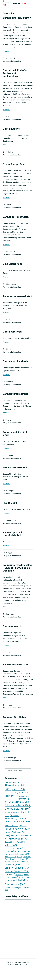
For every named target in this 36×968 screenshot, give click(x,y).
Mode (8, 856)
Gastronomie (20, 821)
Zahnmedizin (16, 61)
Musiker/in (27, 856)
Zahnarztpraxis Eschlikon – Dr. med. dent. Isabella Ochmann (17, 568)
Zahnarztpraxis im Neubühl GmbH (13, 534)
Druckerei (9, 812)
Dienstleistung (17, 808)
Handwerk (20, 828)
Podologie (23, 859)
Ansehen (6, 51)
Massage (23, 854)
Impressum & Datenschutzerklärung (18, 962)
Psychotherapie (12, 862)
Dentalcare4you (12, 331)
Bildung (8, 799)
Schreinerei (24, 865)
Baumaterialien (24, 796)
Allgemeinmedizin (12, 782)
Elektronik (17, 812)
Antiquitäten (8, 793)
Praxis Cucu (10, 502)
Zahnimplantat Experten (17, 17)
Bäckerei (16, 799)
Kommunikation (18, 839)
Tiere (10, 874)
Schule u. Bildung (17, 867)
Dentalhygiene (11, 128)
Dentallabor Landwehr (16, 361)
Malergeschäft (11, 854)
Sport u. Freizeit (17, 871)
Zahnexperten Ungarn (16, 216)
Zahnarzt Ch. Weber (14, 717)
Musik (19, 856)
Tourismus (19, 874)
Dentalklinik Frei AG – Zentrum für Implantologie (15, 73)
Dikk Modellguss (12, 263)
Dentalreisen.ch (12, 626)
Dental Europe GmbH (15, 164)
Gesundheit (11, 825)
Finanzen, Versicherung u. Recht (15, 818)
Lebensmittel (13, 851)
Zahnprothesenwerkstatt (17, 296)
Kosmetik (10, 842)
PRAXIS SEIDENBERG (15, 467)
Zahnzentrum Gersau (15, 664)
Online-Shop (11, 859)
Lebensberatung (14, 848)
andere (18, 789)
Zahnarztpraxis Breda (15, 393)
